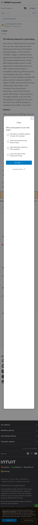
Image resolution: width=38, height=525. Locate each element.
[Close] (32, 118)
